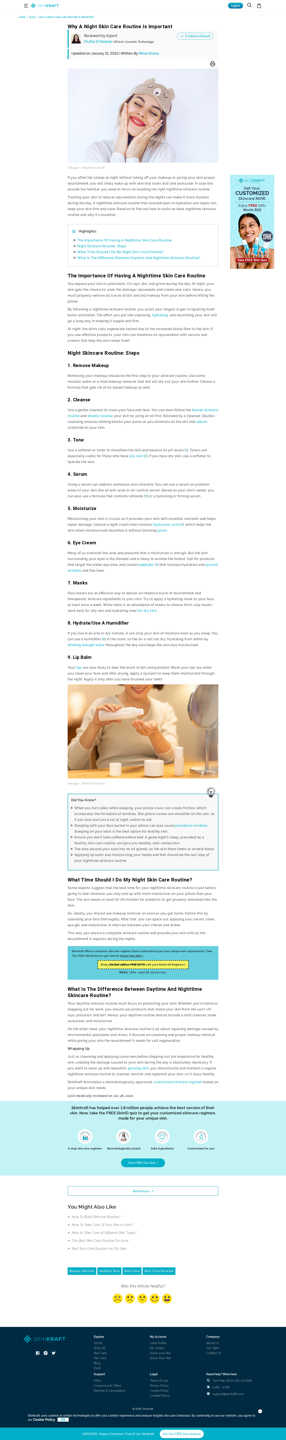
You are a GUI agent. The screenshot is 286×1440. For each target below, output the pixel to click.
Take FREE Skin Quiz (142, 1162)
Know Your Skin (131, 955)
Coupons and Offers (107, 1385)
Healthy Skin (109, 1271)
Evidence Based (197, 36)
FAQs (97, 1380)
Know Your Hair (160, 1358)
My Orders (157, 1348)
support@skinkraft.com (228, 1394)
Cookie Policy (159, 1390)
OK (63, 1420)
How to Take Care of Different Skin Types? (104, 1233)
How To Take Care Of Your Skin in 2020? (102, 1225)
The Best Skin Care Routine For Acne (100, 1241)
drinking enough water (86, 645)
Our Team (212, 1348)
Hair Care (100, 1358)
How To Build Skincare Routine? (96, 1217)
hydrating (160, 315)
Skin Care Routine (159, 1271)
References (141, 1191)
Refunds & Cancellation (109, 1390)
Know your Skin (160, 1353)
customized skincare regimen (177, 1082)
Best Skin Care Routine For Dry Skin (99, 1249)
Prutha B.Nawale (119, 41)
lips (79, 668)
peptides (146, 565)
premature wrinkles (191, 826)
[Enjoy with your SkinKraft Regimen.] (143, 964)
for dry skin (147, 611)
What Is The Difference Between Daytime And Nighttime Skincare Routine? (138, 258)
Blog (97, 1363)
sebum (201, 422)
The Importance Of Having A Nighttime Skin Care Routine (124, 240)
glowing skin (138, 1068)
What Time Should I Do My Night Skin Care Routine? (120, 252)
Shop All (99, 1348)
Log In (235, 5)
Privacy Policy (159, 1385)
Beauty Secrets (82, 1271)
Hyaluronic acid (166, 525)
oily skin (136, 456)
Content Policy (160, 1395)
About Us (212, 1343)
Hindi (97, 1368)
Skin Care (132, 1271)
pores (162, 530)
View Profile (158, 1343)
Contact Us (213, 1353)
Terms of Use (159, 1380)
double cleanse (100, 416)
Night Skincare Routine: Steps (101, 246)
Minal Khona (149, 53)
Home (98, 1343)
